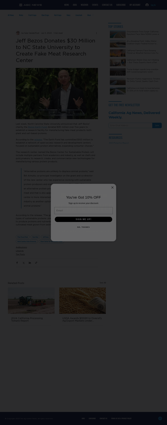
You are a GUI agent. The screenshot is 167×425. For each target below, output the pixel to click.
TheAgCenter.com (93, 221)
